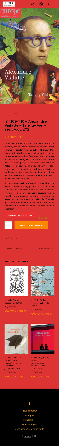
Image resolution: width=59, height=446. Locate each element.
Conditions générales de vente (29, 428)
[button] (33, 3)
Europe (27, 436)
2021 (15, 114)
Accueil (8, 114)
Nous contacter (29, 410)
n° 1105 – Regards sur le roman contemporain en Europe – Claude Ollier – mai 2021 (40, 363)
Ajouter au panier (15, 311)
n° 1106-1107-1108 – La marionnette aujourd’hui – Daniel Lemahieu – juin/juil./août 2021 (14, 363)
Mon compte (29, 419)
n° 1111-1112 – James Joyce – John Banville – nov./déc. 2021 (40, 303)
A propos (29, 415)
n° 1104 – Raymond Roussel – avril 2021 (13, 301)
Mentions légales (29, 424)
